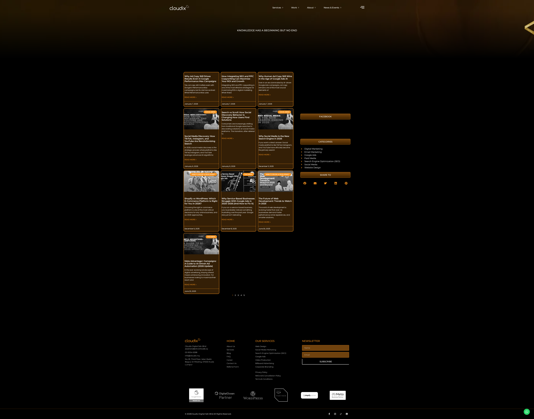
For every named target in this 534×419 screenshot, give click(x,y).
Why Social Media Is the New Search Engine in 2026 (274, 137)
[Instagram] (335, 414)
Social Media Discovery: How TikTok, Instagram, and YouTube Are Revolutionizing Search (200, 140)
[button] (325, 142)
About (310, 7)
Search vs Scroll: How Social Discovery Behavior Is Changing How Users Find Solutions (236, 116)
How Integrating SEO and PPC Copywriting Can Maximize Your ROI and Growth (238, 79)
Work (294, 7)
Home (231, 341)
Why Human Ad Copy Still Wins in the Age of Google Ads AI (275, 77)
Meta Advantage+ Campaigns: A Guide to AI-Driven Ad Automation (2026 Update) (200, 263)
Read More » (190, 97)
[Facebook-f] (329, 414)
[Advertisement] (325, 91)
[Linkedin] (346, 414)
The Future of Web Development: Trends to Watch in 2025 (275, 201)
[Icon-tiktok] (341, 414)
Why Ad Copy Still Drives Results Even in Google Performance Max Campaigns (200, 79)
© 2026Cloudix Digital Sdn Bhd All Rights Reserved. (208, 414)
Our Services (265, 341)
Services (276, 7)
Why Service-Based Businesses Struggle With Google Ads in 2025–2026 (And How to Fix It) (238, 201)
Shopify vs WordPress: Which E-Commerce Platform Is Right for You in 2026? (201, 201)
